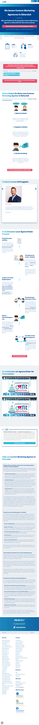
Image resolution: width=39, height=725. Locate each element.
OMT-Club (17, 663)
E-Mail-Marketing (5, 653)
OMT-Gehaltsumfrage (20, 645)
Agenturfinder (16, 71)
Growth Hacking (5, 660)
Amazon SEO (4, 643)
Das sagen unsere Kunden (29, 36)
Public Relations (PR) (6, 679)
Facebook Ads (4, 654)
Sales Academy (18, 651)
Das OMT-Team (18, 640)
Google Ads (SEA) (5, 657)
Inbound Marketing (6, 662)
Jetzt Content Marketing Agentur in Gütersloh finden (20, 170)
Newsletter (18, 666)
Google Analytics (5, 656)
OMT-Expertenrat (19, 643)
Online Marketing (5, 673)
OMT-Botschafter (19, 648)
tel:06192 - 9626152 (19, 684)
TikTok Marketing (5, 687)
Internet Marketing (6, 665)
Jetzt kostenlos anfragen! (19, 443)
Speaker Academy (19, 649)
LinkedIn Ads (4, 668)
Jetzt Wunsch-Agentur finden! (19, 356)
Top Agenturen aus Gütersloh (9, 36)
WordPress (4, 693)
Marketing (4, 671)
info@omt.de (18, 685)
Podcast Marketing (5, 678)
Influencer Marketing (6, 664)
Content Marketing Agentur (25, 71)
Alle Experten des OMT (20, 646)
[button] (2, 723)
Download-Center (19, 656)
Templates (18, 662)
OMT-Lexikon (18, 665)
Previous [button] (2, 189)
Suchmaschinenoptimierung (7, 685)
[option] (20, 199)
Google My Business (6, 659)
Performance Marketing (6, 675)
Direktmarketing (5, 649)
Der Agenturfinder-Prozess (19, 36)
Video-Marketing (5, 688)
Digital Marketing (5, 648)
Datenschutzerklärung (20, 674)
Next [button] (36, 189)
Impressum (18, 675)
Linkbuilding (4, 667)
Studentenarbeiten (19, 660)
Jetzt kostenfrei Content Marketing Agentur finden (19, 26)
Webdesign (4, 692)
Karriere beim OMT (19, 642)
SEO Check (18, 653)
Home (10, 71)
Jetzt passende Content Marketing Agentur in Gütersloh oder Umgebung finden (20, 81)
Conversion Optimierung (7, 646)
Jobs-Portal (18, 654)
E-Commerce (4, 651)
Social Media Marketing (6, 681)
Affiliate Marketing (6, 640)
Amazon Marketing (6, 642)
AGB (16, 672)
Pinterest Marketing (6, 676)
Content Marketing (6, 645)
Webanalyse (4, 690)
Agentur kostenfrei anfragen (19, 37)
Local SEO (4, 670)
